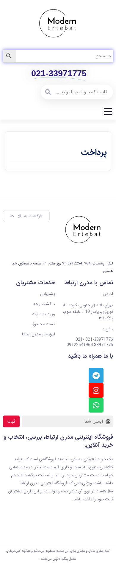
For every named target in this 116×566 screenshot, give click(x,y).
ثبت (11, 421)
